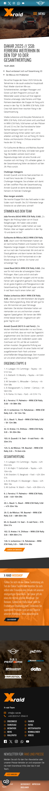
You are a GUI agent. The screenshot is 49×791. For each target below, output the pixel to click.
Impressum (36, 784)
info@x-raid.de (14, 712)
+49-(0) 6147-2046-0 (18, 716)
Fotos (30, 724)
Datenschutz (25, 784)
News (9, 731)
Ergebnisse (12, 721)
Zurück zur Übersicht (14, 549)
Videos (31, 735)
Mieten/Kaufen (34, 728)
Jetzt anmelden (12, 774)
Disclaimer (25, 787)
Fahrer (31, 721)
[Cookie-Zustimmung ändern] (6, 781)
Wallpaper (11, 735)
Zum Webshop (11, 619)
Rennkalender (34, 731)
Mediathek (11, 728)
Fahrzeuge (11, 724)
